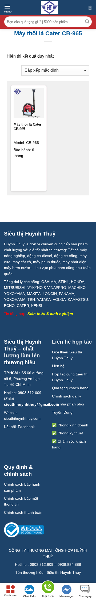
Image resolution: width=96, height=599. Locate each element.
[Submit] (87, 22)
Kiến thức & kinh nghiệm (50, 313)
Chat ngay (85, 596)
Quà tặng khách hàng (70, 388)
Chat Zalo (29, 596)
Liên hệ (58, 366)
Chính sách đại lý (66, 396)
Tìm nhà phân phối (68, 404)
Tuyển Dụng (62, 412)
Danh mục (10, 595)
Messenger (66, 596)
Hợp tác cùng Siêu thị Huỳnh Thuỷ (70, 377)
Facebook (26, 427)
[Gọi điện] (48, 588)
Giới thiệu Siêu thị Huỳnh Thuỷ (67, 355)
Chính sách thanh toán (23, 512)
